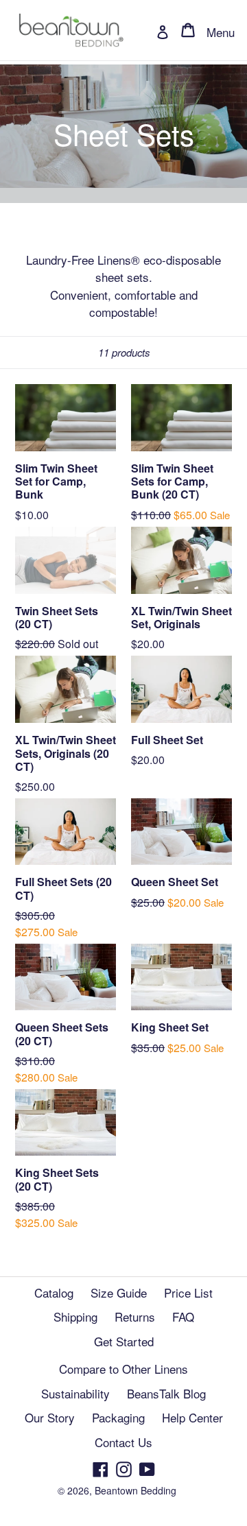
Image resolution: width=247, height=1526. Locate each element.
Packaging (118, 1417)
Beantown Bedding (135, 1490)
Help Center (192, 1417)
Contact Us (123, 1442)
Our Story (50, 1417)
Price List (188, 1292)
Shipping (75, 1316)
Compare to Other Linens (123, 1368)
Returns (135, 1316)
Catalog (53, 1292)
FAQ (183, 1316)
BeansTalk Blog (166, 1393)
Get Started (124, 1341)
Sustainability (75, 1393)
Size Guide (119, 1292)
